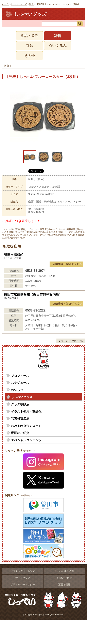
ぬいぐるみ (58, 46)
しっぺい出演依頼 (64, 571)
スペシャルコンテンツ (26, 440)
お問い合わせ (64, 577)
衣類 (29, 46)
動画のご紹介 (20, 433)
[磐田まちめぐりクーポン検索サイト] (43, 551)
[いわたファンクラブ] (43, 521)
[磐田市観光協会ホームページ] (43, 536)
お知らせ (17, 390)
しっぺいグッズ (19, 4)
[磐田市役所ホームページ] (43, 505)
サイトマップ (22, 577)
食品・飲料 (29, 36)
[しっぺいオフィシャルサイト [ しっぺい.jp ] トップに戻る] (43, 359)
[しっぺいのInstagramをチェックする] (43, 461)
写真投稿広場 (20, 418)
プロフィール (20, 375)
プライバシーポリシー (23, 584)
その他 (29, 56)
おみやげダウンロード (26, 425)
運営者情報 (64, 584)
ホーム (5, 4)
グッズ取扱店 (20, 404)
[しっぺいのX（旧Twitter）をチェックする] (43, 480)
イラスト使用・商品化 (26, 411)
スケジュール (20, 382)
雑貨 (31, 4)
